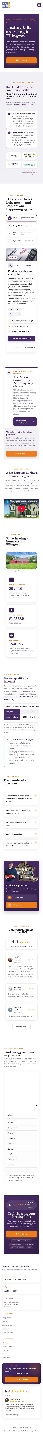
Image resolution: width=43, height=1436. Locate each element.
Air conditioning (7, 1325)
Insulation (5, 1329)
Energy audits (6, 1318)
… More (31, 1410)
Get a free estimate (21, 1379)
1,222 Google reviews (24, 946)
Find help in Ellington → (20, 338)
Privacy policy (29, 1431)
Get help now (21, 60)
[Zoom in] (36, 1105)
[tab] (21, 218)
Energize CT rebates (8, 1347)
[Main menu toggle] (39, 5)
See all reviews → (21, 1026)
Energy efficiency (7, 1333)
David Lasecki (14, 1399)
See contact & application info (22, 421)
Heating (4, 1321)
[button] (36, 795)
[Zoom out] (36, 1108)
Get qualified (28, 347)
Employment (6, 1358)
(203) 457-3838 (18, 898)
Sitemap (36, 1431)
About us (5, 1343)
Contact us (5, 1354)
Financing (5, 1350)
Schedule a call (18, 905)
